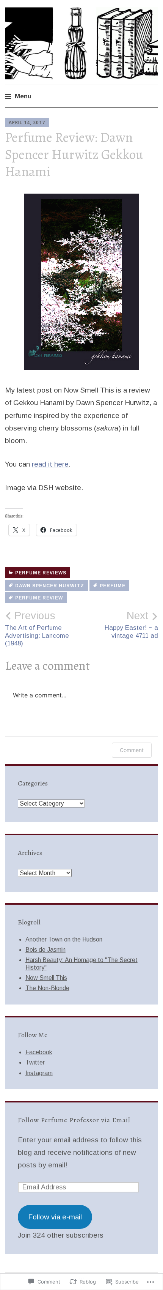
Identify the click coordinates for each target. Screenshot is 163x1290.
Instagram (39, 1073)
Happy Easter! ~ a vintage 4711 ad (131, 624)
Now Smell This (46, 978)
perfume (112, 585)
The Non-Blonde (47, 988)
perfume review (39, 598)
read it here (50, 464)
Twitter (35, 1062)
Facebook (38, 1052)
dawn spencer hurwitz (49, 585)
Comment (132, 750)
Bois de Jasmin (45, 949)
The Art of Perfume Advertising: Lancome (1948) (37, 628)
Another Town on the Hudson (63, 939)
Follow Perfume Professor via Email (74, 1119)
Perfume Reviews (40, 573)
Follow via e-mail (55, 1217)
